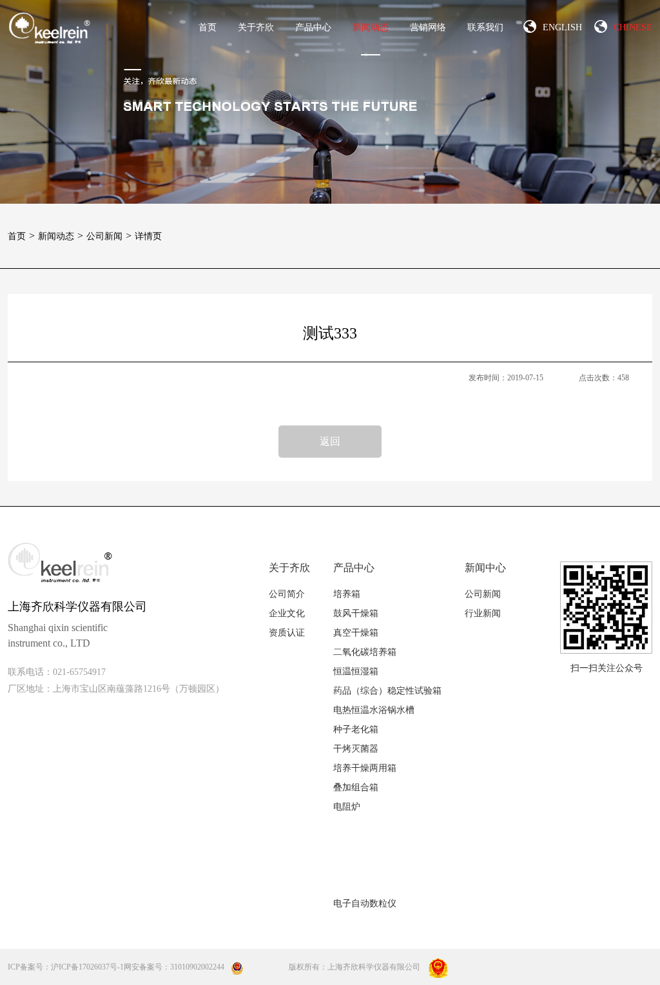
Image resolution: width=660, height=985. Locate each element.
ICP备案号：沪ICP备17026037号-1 (66, 966)
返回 (330, 441)
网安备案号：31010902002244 (174, 966)
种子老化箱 (355, 729)
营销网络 (428, 27)
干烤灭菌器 (355, 749)
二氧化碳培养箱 (364, 652)
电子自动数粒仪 (364, 903)
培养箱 (346, 594)
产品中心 (313, 27)
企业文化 (287, 613)
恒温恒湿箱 (355, 671)
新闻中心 (485, 567)
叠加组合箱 (355, 787)
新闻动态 (371, 27)
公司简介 (287, 594)
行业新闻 (483, 613)
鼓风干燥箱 (355, 613)
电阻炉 (346, 807)
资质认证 (287, 633)
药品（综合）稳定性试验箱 (387, 691)
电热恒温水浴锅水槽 (373, 710)
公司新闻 (108, 236)
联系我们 (485, 27)
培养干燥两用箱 (364, 768)
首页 (208, 27)
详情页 (148, 236)
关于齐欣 (256, 27)
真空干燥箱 (355, 633)
